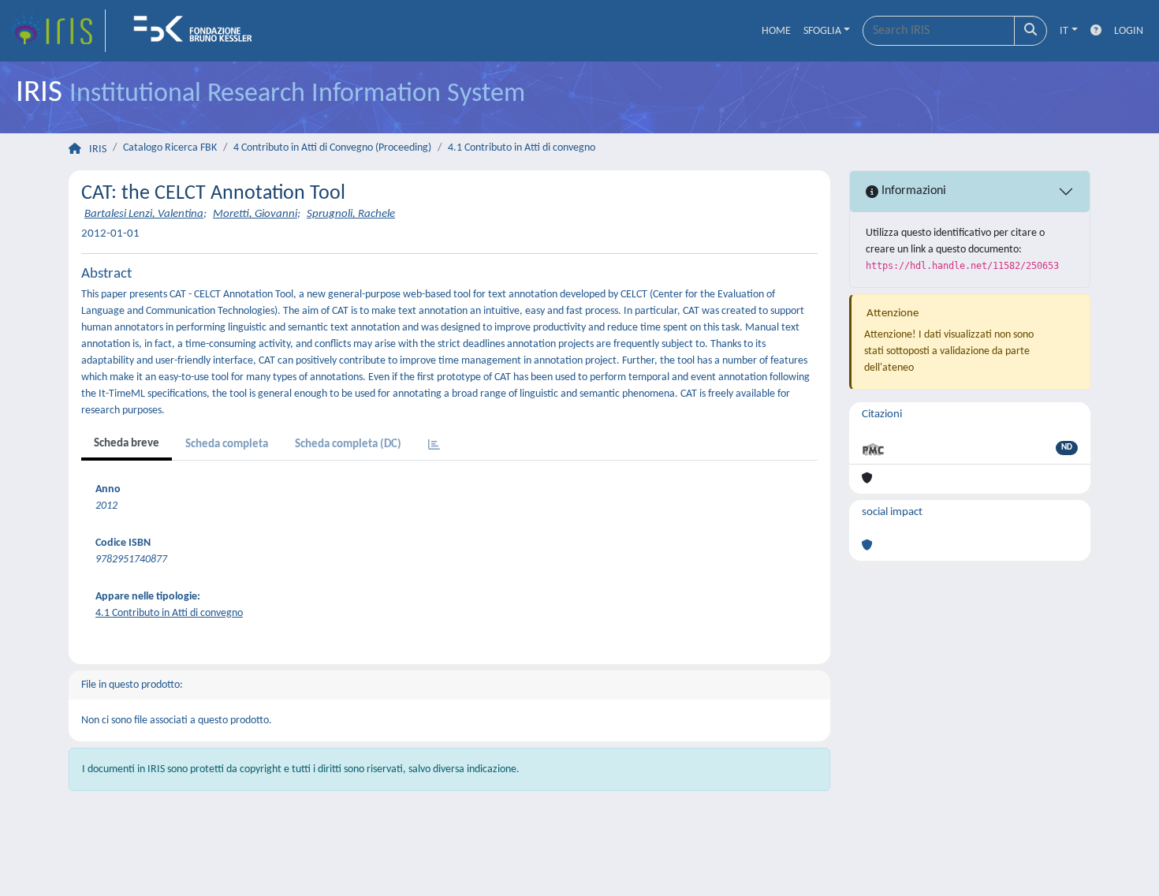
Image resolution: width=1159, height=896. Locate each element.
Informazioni (912, 191)
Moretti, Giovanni (255, 214)
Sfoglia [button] (822, 31)
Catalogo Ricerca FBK (170, 148)
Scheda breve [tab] (126, 444)
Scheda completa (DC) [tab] (348, 444)
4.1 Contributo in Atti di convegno (521, 148)
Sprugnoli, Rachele (351, 214)
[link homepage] (57, 30)
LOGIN (1128, 31)
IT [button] (1064, 31)
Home (776, 31)
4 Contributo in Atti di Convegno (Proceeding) (332, 148)
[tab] (434, 446)
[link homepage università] (198, 30)
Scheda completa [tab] (226, 444)
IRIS (97, 149)
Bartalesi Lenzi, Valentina (143, 214)
